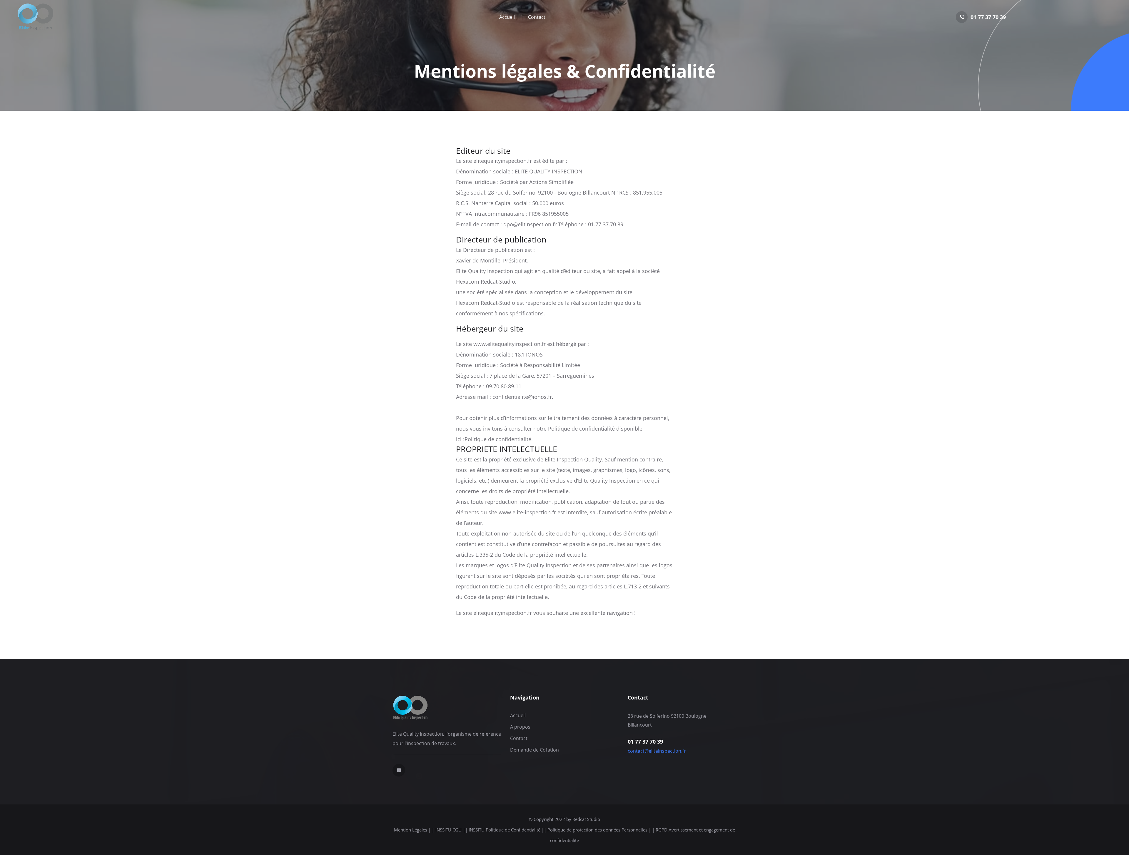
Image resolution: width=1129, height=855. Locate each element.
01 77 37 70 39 (988, 17)
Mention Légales (411, 830)
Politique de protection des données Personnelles (598, 830)
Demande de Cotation (534, 750)
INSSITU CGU (448, 830)
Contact (536, 17)
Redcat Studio (586, 819)
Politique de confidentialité (498, 439)
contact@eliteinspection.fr (657, 751)
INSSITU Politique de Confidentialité (504, 830)
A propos (520, 727)
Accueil (507, 17)
